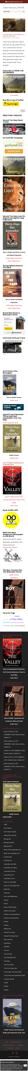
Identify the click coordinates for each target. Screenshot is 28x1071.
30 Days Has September (9, 1045)
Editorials (7, 889)
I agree (25, 1065)
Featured (7, 893)
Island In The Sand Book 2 (12, 914)
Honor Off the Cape (10, 907)
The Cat (6, 950)
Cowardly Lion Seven (10, 867)
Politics (6, 925)
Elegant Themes (14, 1057)
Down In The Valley (10, 882)
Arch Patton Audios (10, 832)
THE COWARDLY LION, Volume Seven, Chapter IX (14, 734)
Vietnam (6, 622)
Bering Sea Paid (9, 842)
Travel (6, 982)
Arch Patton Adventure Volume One (13, 463)
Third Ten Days (9, 964)
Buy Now (9, 328)
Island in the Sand (9, 911)
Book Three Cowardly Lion (12, 850)
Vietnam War (8, 616)
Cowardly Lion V (9, 875)
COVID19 (12, 626)
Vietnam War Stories (16, 1042)
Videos (6, 986)
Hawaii (17, 616)
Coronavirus (8, 860)
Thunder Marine (9, 979)
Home (6, 903)
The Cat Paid (8, 954)
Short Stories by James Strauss (17, 622)
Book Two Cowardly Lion (12, 853)
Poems (6, 921)
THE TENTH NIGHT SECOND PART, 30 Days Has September (13, 35)
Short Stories (8, 939)
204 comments (16, 37)
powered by (9, 332)
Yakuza (6, 990)
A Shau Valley (16, 619)
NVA (7, 625)
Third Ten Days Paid (10, 968)
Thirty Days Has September (13, 972)
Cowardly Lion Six (9, 871)
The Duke (7, 961)
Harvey (6, 900)
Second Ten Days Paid (11, 936)
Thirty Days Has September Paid (14, 975)
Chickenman (8, 857)
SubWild (6, 947)
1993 (5, 824)
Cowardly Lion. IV (9, 878)
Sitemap (17, 1048)
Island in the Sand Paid (11, 918)
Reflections (7, 929)
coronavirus (6, 619)
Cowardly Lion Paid (10, 864)
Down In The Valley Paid (11, 885)
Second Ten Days (9, 932)
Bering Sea (7, 839)
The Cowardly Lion (10, 957)
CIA (4, 625)
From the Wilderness (10, 896)
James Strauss (7, 37)
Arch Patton (20, 625)
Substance (7, 943)
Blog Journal (8, 846)
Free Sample (9, 322)
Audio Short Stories (10, 835)
